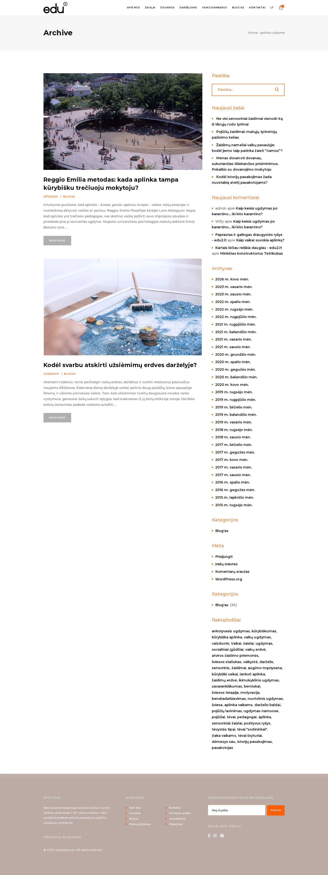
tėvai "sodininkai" (252, 729)
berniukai (252, 686)
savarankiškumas (227, 686)
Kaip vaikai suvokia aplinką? (260, 240)
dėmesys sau (223, 742)
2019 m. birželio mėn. (233, 407)
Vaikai (236, 643)
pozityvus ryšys (257, 723)
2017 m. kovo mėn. (231, 460)
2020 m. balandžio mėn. (236, 377)
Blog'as (69, 196)
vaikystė (250, 662)
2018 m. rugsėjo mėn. (234, 430)
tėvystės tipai (223, 729)
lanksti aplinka (252, 674)
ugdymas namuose (261, 711)
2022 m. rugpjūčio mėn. (236, 317)
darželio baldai (267, 705)
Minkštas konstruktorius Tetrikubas (251, 253)
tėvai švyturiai (250, 736)
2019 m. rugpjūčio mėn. (235, 400)
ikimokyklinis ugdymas (259, 680)
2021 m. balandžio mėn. (236, 332)
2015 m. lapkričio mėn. (234, 497)
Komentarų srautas (232, 572)
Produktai (135, 813)
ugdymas (264, 643)
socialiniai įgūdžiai (227, 649)
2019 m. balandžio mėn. (236, 415)
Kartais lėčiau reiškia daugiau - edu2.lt (248, 248)
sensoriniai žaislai (227, 723)
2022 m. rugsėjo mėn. (234, 309)
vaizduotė (220, 643)
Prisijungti (224, 557)
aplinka (265, 717)
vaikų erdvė (255, 649)
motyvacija (249, 693)
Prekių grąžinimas (140, 824)
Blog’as (134, 818)
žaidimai (239, 668)
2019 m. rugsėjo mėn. (234, 392)
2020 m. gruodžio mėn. (235, 354)
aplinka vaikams (238, 705)
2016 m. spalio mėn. (232, 482)
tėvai (231, 717)
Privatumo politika (180, 813)
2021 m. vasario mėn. (233, 339)
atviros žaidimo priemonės (235, 656)
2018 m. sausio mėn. (233, 437)
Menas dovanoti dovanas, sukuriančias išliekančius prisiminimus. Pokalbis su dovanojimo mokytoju (245, 163)
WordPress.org (228, 579)
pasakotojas (222, 748)
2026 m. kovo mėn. (232, 279)
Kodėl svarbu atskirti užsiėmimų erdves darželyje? (120, 365)
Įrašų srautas (226, 564)
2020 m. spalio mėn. (233, 362)
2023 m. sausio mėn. (233, 294)
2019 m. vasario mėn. (233, 422)
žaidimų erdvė (224, 680)
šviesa (217, 705)
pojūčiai (218, 717)
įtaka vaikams (224, 736)
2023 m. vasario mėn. (234, 287)
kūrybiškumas (264, 631)
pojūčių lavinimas (227, 711)
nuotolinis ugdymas (265, 699)
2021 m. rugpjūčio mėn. (235, 324)
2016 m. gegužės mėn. (235, 490)
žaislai (248, 643)
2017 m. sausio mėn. (233, 475)
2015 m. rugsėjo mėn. (234, 505)
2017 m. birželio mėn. (233, 445)
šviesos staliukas (226, 662)
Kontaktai (175, 807)
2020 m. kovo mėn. (232, 385)
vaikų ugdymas (257, 637)
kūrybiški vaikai (225, 674)
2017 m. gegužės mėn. (235, 452)
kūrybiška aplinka (227, 637)
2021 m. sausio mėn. (233, 347)
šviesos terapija (225, 693)
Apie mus (135, 807)
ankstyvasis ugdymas (231, 631)
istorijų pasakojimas (254, 742)
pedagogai (247, 717)
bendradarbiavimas (229, 699)
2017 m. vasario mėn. (233, 467)
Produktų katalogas (62, 837)
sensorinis (221, 668)
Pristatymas (176, 824)
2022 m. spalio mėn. (233, 302)
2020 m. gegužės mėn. (235, 369)
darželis (266, 662)
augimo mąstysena (265, 668)
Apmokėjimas (177, 818)
